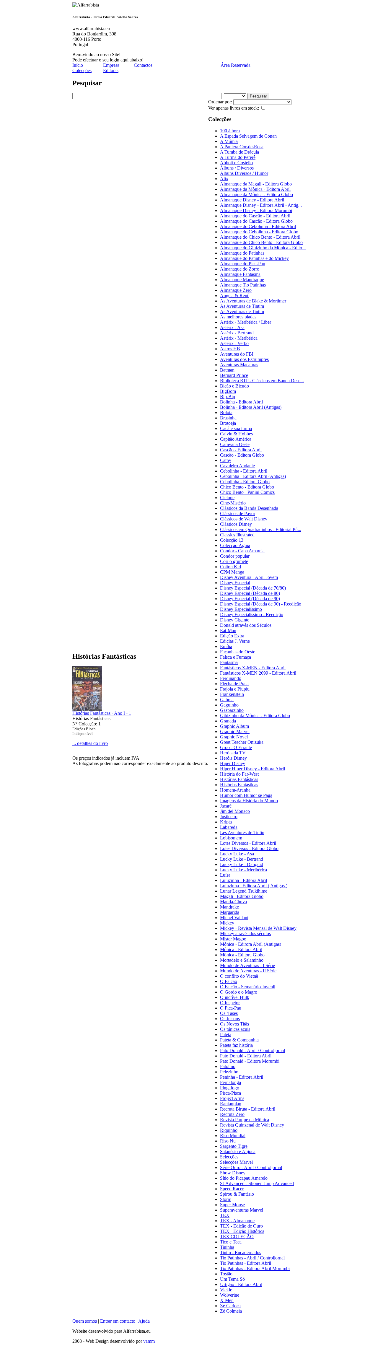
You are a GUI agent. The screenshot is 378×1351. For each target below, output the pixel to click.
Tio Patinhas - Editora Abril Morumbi (255, 1268)
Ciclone (227, 497)
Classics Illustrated (237, 534)
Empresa (111, 65)
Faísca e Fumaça (235, 657)
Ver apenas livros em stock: (234, 107)
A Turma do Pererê (237, 157)
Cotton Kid (230, 566)
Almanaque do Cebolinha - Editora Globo (259, 231)
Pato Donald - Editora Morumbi (249, 1061)
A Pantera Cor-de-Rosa (241, 146)
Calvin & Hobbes (236, 433)
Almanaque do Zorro (239, 268)
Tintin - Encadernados (240, 1252)
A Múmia (229, 141)
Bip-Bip (227, 396)
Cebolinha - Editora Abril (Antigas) (253, 476)
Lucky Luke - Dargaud (241, 864)
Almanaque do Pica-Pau (242, 263)
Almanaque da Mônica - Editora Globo (256, 194)
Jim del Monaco (235, 811)
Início (77, 65)
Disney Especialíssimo (241, 609)
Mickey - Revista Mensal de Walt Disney (258, 928)
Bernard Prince (234, 375)
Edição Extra (232, 635)
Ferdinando (230, 678)
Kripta (226, 821)
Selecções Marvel (236, 1162)
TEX (224, 1215)
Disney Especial (235, 582)
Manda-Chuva (233, 901)
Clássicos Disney (236, 524)
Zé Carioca (230, 1305)
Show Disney (232, 1172)
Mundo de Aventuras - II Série (248, 970)
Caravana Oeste (235, 444)
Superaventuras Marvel (241, 1209)
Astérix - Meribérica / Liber (245, 322)
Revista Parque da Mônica (244, 1119)
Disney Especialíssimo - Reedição (251, 614)
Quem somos (84, 1321)
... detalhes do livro (90, 743)
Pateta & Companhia (239, 1039)
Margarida (229, 912)
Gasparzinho (232, 710)
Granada (228, 720)
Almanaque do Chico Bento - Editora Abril (260, 237)
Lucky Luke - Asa (237, 853)
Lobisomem (231, 837)
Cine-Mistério (233, 502)
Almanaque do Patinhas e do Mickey (254, 258)
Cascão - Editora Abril (241, 449)
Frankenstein (232, 694)
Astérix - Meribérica (239, 338)
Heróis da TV (233, 752)
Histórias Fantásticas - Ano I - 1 (101, 713)
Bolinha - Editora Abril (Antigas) (250, 407)
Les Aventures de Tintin (242, 832)
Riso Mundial (232, 1135)
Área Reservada (235, 65)
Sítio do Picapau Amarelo (244, 1178)
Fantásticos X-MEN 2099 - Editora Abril (258, 672)
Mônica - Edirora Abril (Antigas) (250, 944)
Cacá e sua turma (236, 428)
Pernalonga (230, 1082)
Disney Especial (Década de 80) (250, 593)
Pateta (225, 1034)
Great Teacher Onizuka (241, 742)
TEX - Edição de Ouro (241, 1225)
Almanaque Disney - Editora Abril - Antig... (261, 205)
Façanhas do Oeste (237, 651)
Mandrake (229, 906)
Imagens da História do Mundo (249, 800)
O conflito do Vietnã (239, 976)
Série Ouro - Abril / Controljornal (251, 1167)
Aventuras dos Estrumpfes (244, 359)
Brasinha (228, 417)
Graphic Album (234, 726)
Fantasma (229, 662)
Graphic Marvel (235, 731)
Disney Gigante (234, 619)
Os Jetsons (230, 1018)
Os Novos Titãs (234, 1023)
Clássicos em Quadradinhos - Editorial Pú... (260, 529)
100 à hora (230, 130)
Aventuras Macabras (239, 364)
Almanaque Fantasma (240, 274)
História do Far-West (239, 774)
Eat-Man (228, 630)
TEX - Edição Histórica (242, 1231)
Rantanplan (230, 1103)
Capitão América (235, 439)
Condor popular (235, 556)
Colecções (82, 70)
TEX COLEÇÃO (237, 1236)
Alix (224, 178)
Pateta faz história (236, 1045)
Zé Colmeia (231, 1310)
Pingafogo (229, 1087)
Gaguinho (229, 704)
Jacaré (226, 805)
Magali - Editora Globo (241, 896)
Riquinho (228, 1130)
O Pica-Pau (230, 1007)
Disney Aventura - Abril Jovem (249, 577)
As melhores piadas (238, 316)
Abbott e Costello (236, 162)
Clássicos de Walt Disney (243, 518)
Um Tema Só (232, 1279)
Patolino (227, 1066)
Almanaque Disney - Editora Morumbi (256, 210)
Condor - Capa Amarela (242, 550)
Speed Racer (232, 1188)
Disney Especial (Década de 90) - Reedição (260, 603)
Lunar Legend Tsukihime (243, 890)
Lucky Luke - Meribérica (243, 869)
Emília (226, 646)
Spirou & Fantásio (237, 1194)
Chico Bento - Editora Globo (247, 486)
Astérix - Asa (232, 327)
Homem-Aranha (235, 789)
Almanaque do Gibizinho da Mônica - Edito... (263, 247)
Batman (227, 369)
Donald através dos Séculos (245, 625)
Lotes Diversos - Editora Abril (248, 843)
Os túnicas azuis (235, 1029)
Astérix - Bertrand (237, 332)
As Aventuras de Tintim (242, 306)
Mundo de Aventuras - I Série (247, 965)
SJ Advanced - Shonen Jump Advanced (257, 1183)
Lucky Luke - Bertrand (241, 859)
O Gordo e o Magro (238, 991)
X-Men (227, 1300)
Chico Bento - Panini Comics (247, 492)
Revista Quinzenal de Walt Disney (252, 1124)
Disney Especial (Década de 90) (250, 598)
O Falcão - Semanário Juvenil (247, 986)
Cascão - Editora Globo (242, 455)
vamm (149, 1341)
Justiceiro (228, 816)
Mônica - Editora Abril (241, 949)
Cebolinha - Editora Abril (243, 470)
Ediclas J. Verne (235, 641)
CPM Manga (232, 571)
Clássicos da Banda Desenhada (249, 508)
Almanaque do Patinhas (242, 252)
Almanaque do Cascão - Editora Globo (256, 221)
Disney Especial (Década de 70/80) (253, 587)
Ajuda (144, 1321)
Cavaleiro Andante (237, 465)
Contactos (143, 65)
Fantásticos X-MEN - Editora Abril (253, 667)
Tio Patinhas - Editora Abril (245, 1263)
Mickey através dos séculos (245, 933)
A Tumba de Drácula (239, 151)
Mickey (227, 922)
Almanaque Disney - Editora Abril (252, 199)
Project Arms (232, 1098)
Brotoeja (228, 423)
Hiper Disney (232, 763)
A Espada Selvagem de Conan (248, 136)
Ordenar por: (220, 101)
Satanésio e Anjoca (237, 1151)
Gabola (227, 699)
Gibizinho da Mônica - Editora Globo (255, 715)
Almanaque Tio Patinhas (243, 284)
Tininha (227, 1247)
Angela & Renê (234, 295)
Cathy (225, 460)
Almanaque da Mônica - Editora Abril (255, 189)
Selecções (229, 1156)
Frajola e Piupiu (235, 688)
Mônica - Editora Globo (242, 954)
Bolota (226, 412)
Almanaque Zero (236, 290)
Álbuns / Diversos (237, 167)
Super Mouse (232, 1204)
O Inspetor (230, 1002)
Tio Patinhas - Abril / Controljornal (252, 1257)
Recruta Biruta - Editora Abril (247, 1108)
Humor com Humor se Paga (246, 795)
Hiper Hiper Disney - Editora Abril (252, 768)
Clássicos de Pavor (237, 513)
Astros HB (230, 348)
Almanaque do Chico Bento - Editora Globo (261, 242)
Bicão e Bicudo (234, 385)
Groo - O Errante (236, 747)
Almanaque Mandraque (242, 279)
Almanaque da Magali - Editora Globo (256, 183)
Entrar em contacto (117, 1321)
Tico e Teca (231, 1241)
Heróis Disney (233, 758)
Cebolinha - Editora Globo (245, 481)
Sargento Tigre (233, 1146)
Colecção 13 (231, 540)
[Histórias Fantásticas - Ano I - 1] (87, 709)
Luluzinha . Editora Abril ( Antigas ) (253, 885)
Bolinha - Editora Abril (241, 401)
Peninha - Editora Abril (241, 1077)
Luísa (225, 875)
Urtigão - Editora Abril (241, 1284)
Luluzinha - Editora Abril (243, 880)
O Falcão (228, 981)
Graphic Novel (234, 736)
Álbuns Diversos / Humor (244, 173)
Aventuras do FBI (236, 354)
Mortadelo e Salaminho (241, 960)
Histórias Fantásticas (239, 779)
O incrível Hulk (234, 997)
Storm (225, 1199)
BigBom (228, 391)
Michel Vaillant (234, 917)
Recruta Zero (232, 1114)
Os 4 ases (229, 1013)
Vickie (226, 1289)
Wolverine (229, 1295)
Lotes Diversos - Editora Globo (249, 848)
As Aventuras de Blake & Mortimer (253, 300)
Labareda (228, 827)
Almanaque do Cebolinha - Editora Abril (258, 226)
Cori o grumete (234, 561)
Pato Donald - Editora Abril (245, 1055)
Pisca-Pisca (230, 1093)
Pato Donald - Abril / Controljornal (252, 1050)
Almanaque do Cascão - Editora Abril (255, 215)
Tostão (226, 1273)
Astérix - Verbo (234, 343)
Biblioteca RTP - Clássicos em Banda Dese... (262, 380)
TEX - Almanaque (237, 1220)
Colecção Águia (235, 545)
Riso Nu (228, 1140)
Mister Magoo (233, 938)
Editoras (110, 70)
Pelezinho (229, 1071)
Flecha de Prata (234, 683)
